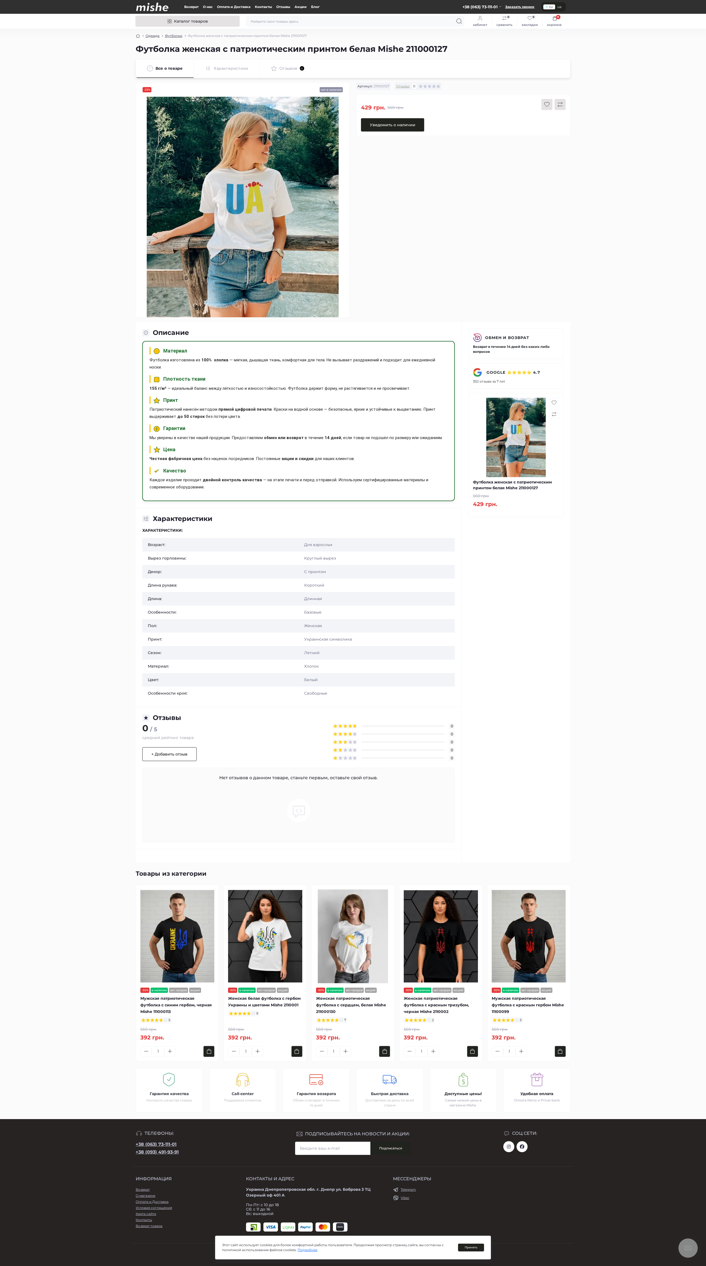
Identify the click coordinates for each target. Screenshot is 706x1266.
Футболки (173, 36)
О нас (208, 7)
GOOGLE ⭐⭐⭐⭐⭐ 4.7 (512, 372)
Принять (471, 1247)
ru (551, 7)
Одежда (152, 36)
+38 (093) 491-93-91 (157, 1152)
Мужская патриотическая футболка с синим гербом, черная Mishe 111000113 (176, 1005)
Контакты (263, 7)
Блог (315, 7)
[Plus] (169, 1051)
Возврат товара (149, 1226)
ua (559, 7)
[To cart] (209, 1051)
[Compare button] (560, 104)
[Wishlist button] (546, 104)
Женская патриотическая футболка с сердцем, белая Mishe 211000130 (351, 1005)
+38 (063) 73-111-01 (156, 1144)
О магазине (145, 1196)
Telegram (408, 1189)
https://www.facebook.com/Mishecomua (522, 1146)
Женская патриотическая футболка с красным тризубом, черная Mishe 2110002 (436, 1005)
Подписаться (390, 1148)
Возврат (191, 7)
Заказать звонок (519, 7)
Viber (405, 1198)
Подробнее (307, 1250)
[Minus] (146, 1051)
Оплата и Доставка (233, 7)
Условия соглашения (154, 1208)
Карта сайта (146, 1214)
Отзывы (283, 7)
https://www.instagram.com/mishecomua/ (508, 1146)
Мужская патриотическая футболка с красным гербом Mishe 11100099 (528, 1005)
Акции (301, 7)
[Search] (459, 21)
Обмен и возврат (507, 337)
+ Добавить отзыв (169, 754)
